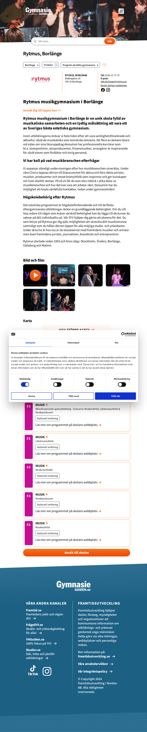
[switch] (57, 384)
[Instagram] (108, 91)
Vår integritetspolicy (93, 671)
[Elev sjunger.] (90, 275)
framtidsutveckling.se (94, 656)
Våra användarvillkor (93, 664)
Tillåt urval (73, 396)
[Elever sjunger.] (63, 300)
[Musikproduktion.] (63, 275)
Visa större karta (74, 330)
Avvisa (31, 396)
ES (29, 406)
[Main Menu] (121, 11)
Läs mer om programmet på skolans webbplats (66, 425)
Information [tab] (73, 342)
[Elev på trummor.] (118, 275)
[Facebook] (103, 91)
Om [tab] (116, 342)
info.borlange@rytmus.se (114, 81)
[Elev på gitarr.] (35, 300)
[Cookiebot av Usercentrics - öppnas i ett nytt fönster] (123, 334)
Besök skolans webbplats (114, 85)
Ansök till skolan (77, 552)
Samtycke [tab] (30, 342)
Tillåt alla (115, 396)
